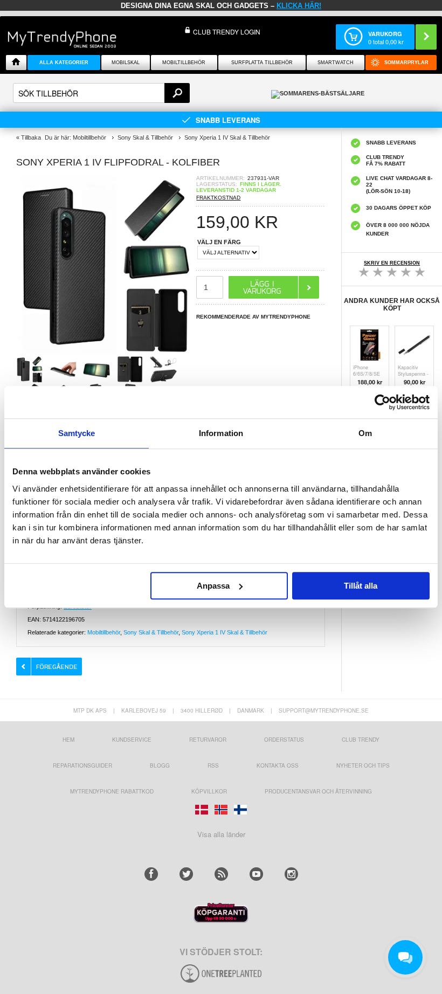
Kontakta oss (278, 765)
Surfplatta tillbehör (262, 62)
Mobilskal (126, 62)
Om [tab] (365, 433)
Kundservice (131, 739)
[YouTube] (256, 874)
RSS (213, 765)
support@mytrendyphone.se (324, 710)
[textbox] (101, 93)
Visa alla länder (221, 834)
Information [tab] (221, 433)
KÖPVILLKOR (209, 791)
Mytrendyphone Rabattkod (112, 791)
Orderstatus (284, 739)
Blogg (160, 765)
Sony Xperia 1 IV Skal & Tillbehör (224, 632)
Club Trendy (360, 739)
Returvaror (207, 739)
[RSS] (221, 874)
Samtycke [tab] (76, 433)
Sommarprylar (406, 62)
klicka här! (299, 6)
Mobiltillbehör (183, 62)
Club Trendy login (226, 31)
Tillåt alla (360, 585)
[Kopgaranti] (221, 920)
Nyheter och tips (363, 765)
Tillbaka (31, 137)
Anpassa (213, 585)
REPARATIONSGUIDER (82, 765)
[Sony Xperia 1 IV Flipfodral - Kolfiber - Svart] (106, 352)
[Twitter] (186, 874)
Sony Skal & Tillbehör (150, 632)
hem (68, 739)
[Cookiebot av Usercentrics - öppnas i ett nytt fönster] (382, 402)
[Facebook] (151, 874)
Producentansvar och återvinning (318, 791)
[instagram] (291, 874)
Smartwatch (335, 62)
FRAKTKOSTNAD (218, 198)
